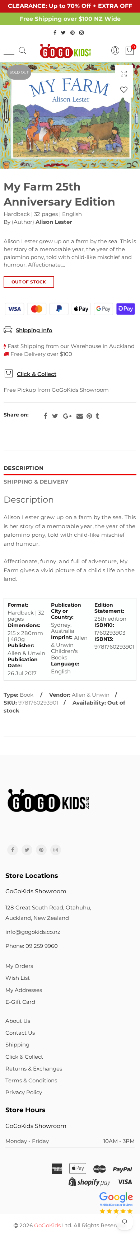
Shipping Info (34, 330)
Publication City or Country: (66, 611)
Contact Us (20, 1033)
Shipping (17, 1044)
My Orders (19, 966)
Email (79, 416)
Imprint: (62, 637)
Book (26, 695)
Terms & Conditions (31, 1080)
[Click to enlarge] (124, 73)
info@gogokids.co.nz (32, 932)
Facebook (45, 416)
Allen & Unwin (90, 695)
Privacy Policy (23, 1092)
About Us (17, 1021)
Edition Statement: (109, 608)
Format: (18, 605)
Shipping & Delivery (36, 482)
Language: (65, 664)
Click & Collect (36, 374)
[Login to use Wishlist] (124, 89)
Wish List (17, 978)
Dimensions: (24, 625)
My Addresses (23, 990)
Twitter (55, 416)
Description (23, 468)
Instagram (55, 850)
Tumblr (97, 416)
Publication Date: (23, 663)
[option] (70, 115)
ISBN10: (104, 625)
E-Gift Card (20, 1002)
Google (67, 416)
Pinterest (89, 416)
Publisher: (21, 646)
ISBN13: (103, 639)
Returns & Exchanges (33, 1069)
